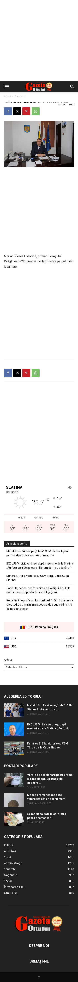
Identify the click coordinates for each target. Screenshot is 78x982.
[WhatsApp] (36, 111)
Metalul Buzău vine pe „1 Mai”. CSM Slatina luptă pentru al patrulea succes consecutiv (37, 553)
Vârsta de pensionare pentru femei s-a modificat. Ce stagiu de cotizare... (50, 778)
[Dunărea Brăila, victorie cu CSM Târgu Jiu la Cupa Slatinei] (14, 748)
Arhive (8, 660)
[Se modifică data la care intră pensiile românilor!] (14, 819)
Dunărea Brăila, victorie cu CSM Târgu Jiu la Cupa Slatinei (37, 578)
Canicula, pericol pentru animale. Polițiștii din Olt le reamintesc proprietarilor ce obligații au (38, 590)
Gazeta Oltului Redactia (26, 102)
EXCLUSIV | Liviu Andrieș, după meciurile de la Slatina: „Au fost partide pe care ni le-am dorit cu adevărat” (40, 565)
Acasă (7, 96)
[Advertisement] (39, 40)
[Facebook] (8, 111)
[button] (6, 86)
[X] (17, 111)
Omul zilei (20, 96)
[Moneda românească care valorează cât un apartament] (14, 800)
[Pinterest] (26, 111)
